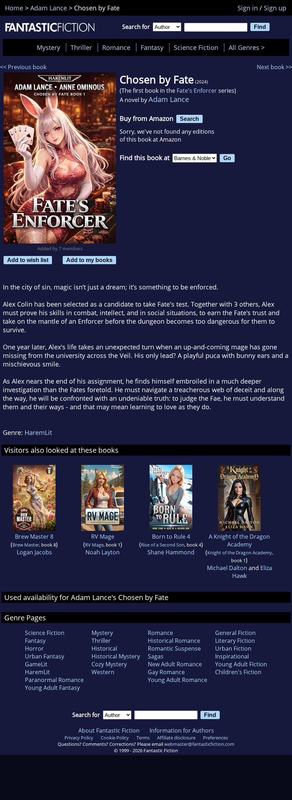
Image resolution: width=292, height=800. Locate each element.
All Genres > (248, 47)
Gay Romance (166, 672)
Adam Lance (168, 99)
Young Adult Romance (177, 680)
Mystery (48, 47)
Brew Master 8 (34, 536)
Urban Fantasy (44, 656)
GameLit (36, 664)
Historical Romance (174, 641)
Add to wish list (27, 260)
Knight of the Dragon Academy (239, 552)
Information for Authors (182, 730)
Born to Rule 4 (171, 536)
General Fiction (235, 633)
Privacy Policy (78, 737)
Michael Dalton (227, 568)
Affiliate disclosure (176, 737)
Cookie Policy (115, 737)
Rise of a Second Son (162, 545)
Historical (104, 648)
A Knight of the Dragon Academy (239, 540)
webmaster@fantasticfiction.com (199, 744)
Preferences (215, 737)
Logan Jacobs (34, 552)
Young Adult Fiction (241, 664)
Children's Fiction (238, 672)
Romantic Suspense (174, 648)
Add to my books (89, 260)
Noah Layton (102, 552)
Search (189, 119)
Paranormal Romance (54, 680)
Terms (143, 737)
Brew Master (25, 545)
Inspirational (232, 656)
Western (103, 672)
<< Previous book (23, 67)
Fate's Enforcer (197, 90)
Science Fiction (196, 47)
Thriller (81, 47)
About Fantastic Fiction (109, 730)
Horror (34, 648)
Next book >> (274, 67)
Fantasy (152, 47)
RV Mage (102, 536)
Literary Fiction (235, 641)
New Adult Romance (175, 664)
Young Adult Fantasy (52, 688)
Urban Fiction (233, 648)
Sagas (155, 656)
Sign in (248, 8)
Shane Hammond (170, 552)
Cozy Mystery (109, 664)
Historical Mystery (116, 656)
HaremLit (38, 432)
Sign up (275, 8)
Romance (116, 47)
